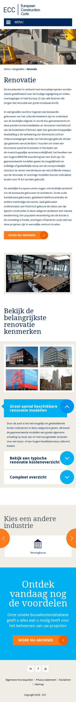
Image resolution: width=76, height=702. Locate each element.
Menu (19, 22)
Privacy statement (46, 679)
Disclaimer (65, 679)
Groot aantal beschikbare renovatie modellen (33, 408)
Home (7, 69)
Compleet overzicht (28, 477)
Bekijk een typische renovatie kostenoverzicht (35, 460)
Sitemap (39, 684)
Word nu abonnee (21, 235)
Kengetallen (18, 69)
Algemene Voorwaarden (19, 679)
